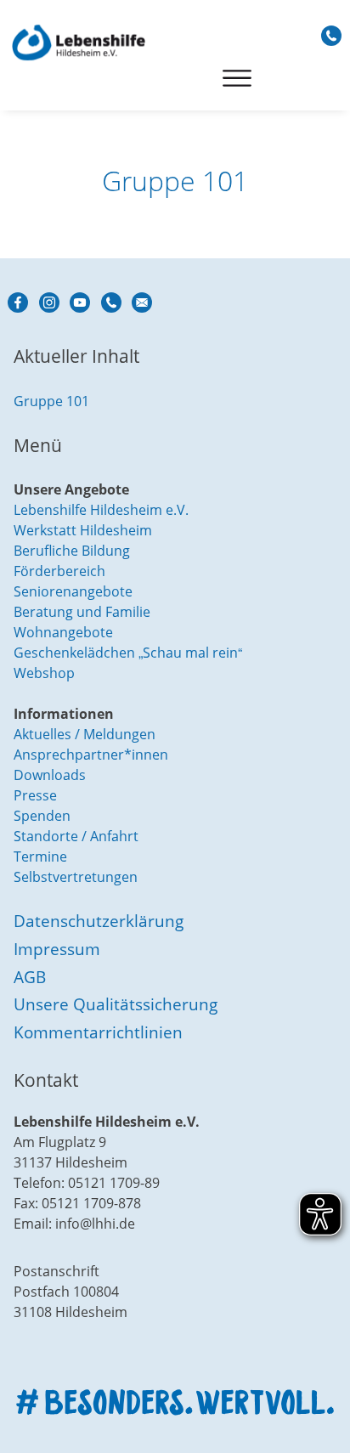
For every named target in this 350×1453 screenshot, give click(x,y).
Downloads (50, 775)
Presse (35, 795)
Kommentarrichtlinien (98, 1031)
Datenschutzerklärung (98, 920)
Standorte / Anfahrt (76, 836)
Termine (40, 856)
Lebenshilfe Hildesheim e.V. (101, 509)
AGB (30, 976)
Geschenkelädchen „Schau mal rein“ (128, 652)
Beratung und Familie (82, 611)
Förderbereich (59, 571)
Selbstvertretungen (76, 877)
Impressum (57, 948)
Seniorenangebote (73, 591)
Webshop (44, 673)
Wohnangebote (63, 632)
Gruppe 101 (51, 401)
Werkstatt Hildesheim (83, 530)
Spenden (42, 815)
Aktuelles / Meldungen (84, 734)
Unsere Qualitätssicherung (115, 1003)
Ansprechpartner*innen (91, 754)
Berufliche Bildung (72, 550)
